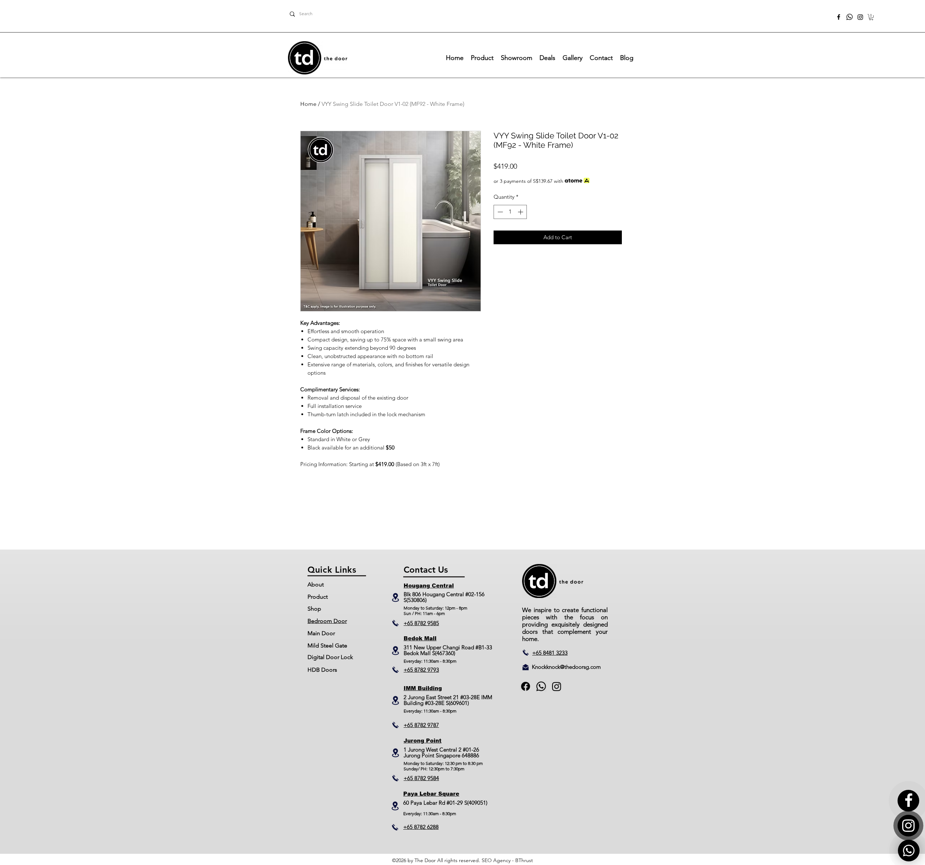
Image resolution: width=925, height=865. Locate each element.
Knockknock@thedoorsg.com (566, 666)
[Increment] (521, 212)
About (315, 584)
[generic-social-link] (541, 686)
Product (317, 596)
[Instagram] (860, 17)
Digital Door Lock (330, 657)
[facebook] (838, 17)
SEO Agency (496, 860)
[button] (871, 17)
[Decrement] (499, 212)
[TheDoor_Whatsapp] (849, 17)
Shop (314, 608)
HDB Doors (322, 669)
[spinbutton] (510, 212)
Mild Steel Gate (327, 645)
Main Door (321, 633)
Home (308, 103)
